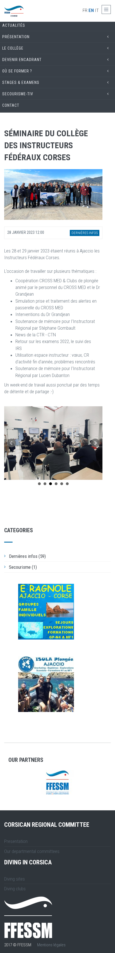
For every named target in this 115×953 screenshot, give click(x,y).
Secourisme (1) (23, 567)
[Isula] (46, 684)
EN (91, 10)
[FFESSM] (57, 782)
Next (95, 443)
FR (85, 10)
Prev (11, 443)
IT (97, 10)
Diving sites (14, 879)
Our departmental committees (31, 851)
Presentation (16, 841)
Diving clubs (15, 888)
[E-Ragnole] (46, 612)
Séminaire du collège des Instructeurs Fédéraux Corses (46, 145)
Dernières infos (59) (27, 556)
